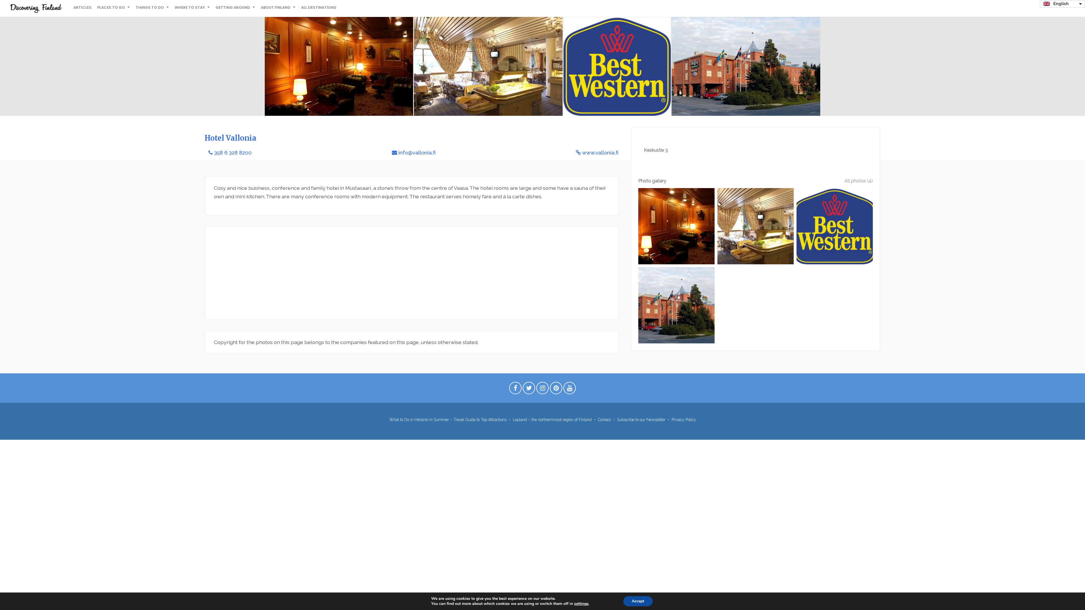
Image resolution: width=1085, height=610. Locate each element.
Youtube (569, 389)
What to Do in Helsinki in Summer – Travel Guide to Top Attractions (448, 419)
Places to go (111, 7)
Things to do (150, 7)
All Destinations (319, 7)
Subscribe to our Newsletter (641, 419)
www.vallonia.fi (600, 153)
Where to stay (190, 7)
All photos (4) (859, 181)
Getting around (233, 7)
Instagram (542, 389)
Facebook (515, 389)
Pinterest (556, 389)
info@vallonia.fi (417, 153)
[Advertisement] (383, 273)
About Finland (275, 7)
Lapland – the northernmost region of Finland (552, 419)
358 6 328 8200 (233, 153)
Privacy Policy (684, 419)
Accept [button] (638, 601)
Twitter (529, 389)
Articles (82, 7)
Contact (604, 419)
